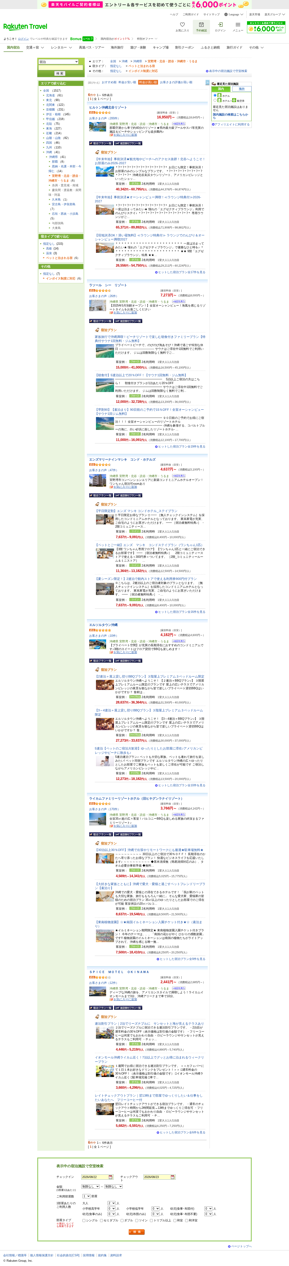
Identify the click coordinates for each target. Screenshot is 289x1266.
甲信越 (50, 119)
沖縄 (125, 61)
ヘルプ (174, 14)
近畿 (49, 133)
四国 (49, 142)
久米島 (56, 199)
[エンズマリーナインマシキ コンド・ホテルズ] (177, 476)
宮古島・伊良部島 (63, 204)
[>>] (207, 82)
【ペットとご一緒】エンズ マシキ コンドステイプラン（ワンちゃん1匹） (149, 545)
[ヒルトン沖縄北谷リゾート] (177, 124)
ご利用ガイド (191, 14)
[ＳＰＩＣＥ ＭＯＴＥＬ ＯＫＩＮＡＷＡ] (177, 989)
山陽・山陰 (53, 138)
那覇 (55, 161)
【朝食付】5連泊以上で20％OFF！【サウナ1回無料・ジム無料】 (141, 375)
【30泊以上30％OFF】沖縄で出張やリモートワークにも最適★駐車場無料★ (149, 850)
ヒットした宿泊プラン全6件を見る (182, 1132)
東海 (49, 128)
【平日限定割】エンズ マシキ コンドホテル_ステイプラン (138, 511)
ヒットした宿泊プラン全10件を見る (181, 785)
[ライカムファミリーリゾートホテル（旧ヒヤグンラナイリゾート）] (177, 815)
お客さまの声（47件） (104, 470)
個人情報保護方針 (42, 1255)
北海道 (50, 95)
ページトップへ (241, 1246)
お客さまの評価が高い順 (176, 82)
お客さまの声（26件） (104, 296)
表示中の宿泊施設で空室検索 (228, 71)
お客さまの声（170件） (104, 809)
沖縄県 (137, 61)
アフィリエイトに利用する (232, 124)
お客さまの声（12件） (104, 983)
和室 (180, 1220)
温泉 (49, 253)
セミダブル (111, 1220)
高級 (49, 248)
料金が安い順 (127, 82)
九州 (49, 147)
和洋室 (193, 1220)
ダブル (128, 1220)
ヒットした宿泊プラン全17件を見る (181, 272)
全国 (113, 61)
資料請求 (116, 1255)
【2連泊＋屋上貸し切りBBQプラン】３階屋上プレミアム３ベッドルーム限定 (149, 676)
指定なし (116, 66)
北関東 (50, 104)
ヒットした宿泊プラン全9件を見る (182, 959)
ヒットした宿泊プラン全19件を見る (181, 446)
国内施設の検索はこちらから (230, 116)
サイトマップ (211, 14)
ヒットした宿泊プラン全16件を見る (181, 611)
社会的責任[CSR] (68, 1255)
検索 (137, 1232)
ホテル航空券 (233, 100)
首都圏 (50, 109)
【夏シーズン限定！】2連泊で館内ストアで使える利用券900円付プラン (146, 579)
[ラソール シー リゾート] (177, 302)
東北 (49, 100)
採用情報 (89, 1255)
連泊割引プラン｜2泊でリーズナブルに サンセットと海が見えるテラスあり (149, 1023)
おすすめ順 (109, 82)
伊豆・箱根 (53, 114)
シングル (92, 1220)
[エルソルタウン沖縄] (177, 641)
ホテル (226, 96)
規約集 (102, 1255)
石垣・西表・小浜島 (65, 213)
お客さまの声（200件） (104, 118)
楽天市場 (254, 14)
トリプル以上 (162, 1220)
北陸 (49, 123)
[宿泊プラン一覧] (101, 143)
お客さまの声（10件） (104, 635)
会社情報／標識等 (15, 1255)
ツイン (143, 1220)
